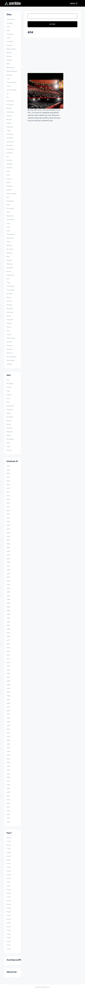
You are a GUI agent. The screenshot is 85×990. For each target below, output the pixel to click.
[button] (73, 4)
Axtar (52, 24)
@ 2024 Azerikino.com (42, 987)
